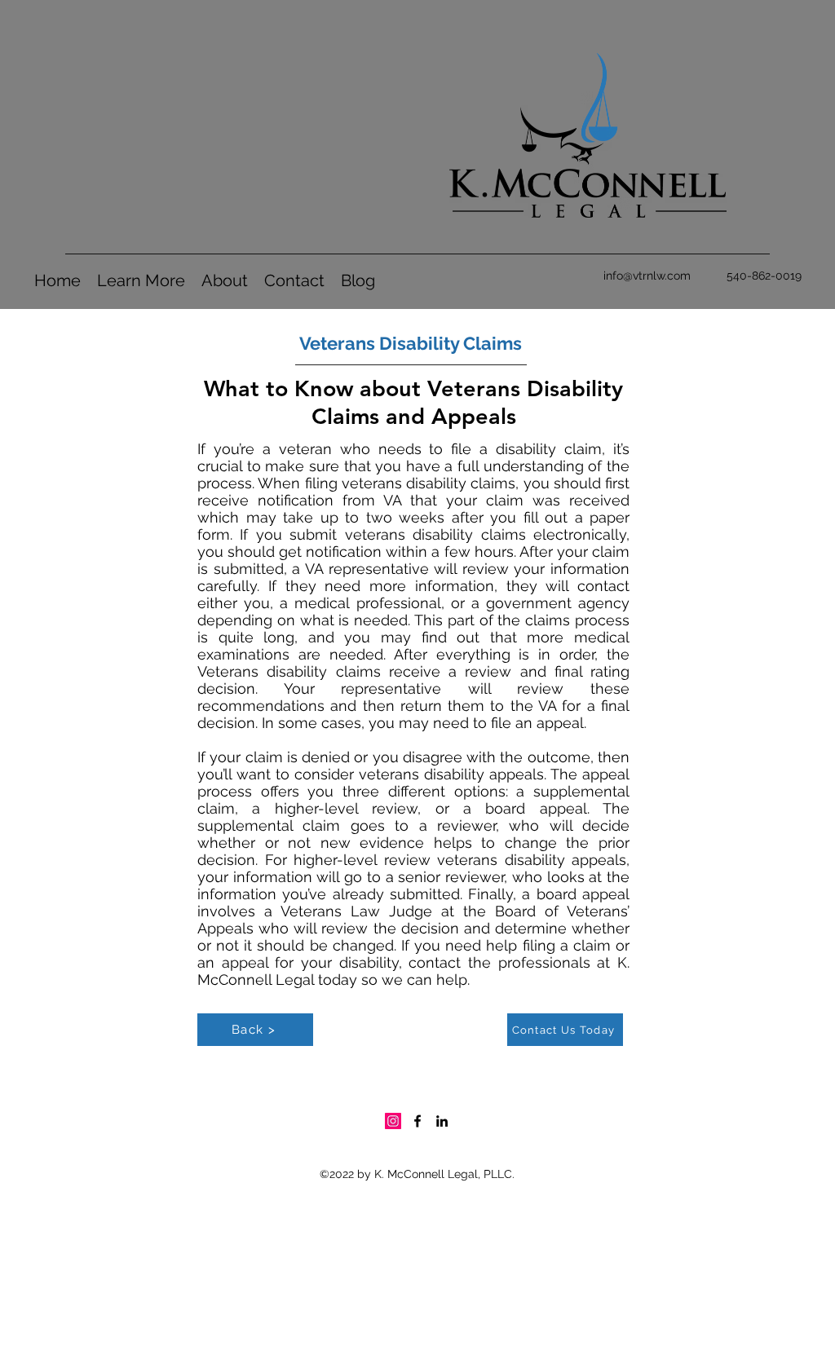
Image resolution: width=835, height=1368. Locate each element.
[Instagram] (393, 1121)
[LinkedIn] (442, 1121)
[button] (141, 281)
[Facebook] (417, 1121)
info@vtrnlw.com (647, 275)
